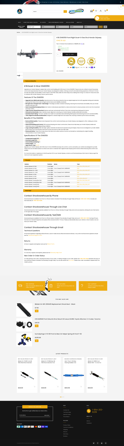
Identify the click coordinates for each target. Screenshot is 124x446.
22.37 (39, 140)
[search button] (65, 11)
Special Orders (67, 414)
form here (71, 260)
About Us (79, 22)
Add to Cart (70, 54)
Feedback (89, 423)
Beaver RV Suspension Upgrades (73, 359)
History (88, 421)
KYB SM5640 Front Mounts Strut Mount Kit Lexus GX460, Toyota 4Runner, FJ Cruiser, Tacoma (67, 319)
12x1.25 (37, 145)
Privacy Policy (66, 425)
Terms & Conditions (68, 427)
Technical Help (67, 412)
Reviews (65, 436)
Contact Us (66, 410)
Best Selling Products (24, 359)
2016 (86, 166)
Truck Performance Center (55, 22)
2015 (83, 166)
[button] (91, 11)
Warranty (65, 434)
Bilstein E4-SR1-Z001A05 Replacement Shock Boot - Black (55, 304)
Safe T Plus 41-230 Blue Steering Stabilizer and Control (70, 362)
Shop (19, 22)
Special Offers (70, 22)
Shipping (65, 429)
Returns (65, 431)
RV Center (43, 22)
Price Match (66, 416)
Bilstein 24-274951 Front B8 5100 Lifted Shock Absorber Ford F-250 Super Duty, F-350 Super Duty (25, 363)
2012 (78, 168)
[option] (35, 54)
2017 (89, 166)
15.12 (40, 138)
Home (18, 32)
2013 (78, 166)
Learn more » (38, 287)
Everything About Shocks (31, 22)
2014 (81, 166)
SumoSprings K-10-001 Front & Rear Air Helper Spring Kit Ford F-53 (58, 334)
